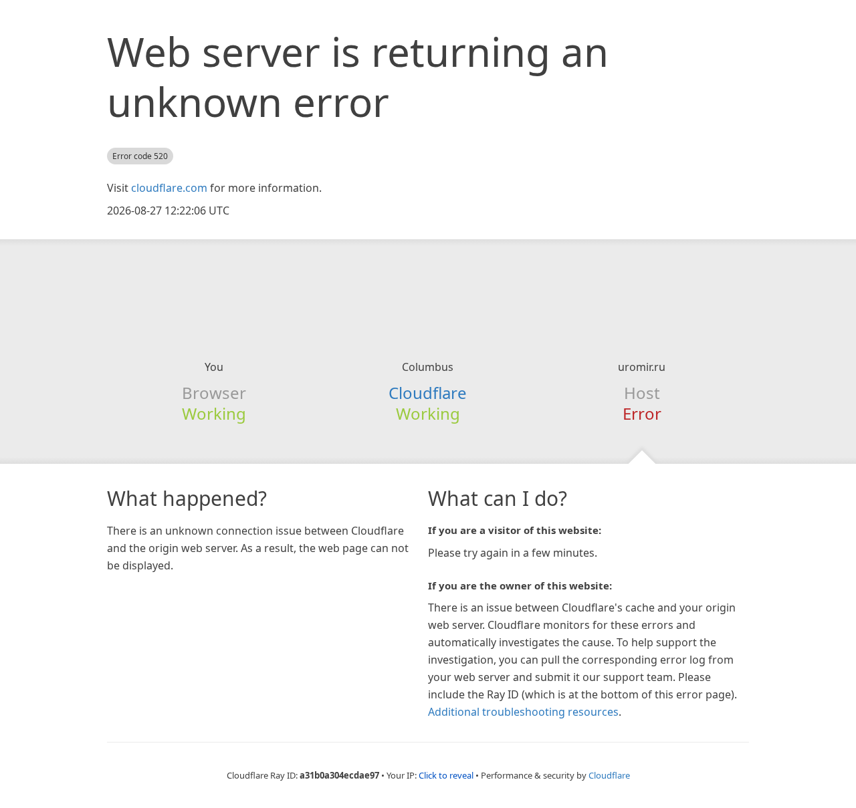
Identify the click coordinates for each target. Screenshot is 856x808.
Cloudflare (428, 393)
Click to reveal (446, 775)
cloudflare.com (169, 187)
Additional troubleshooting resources (523, 711)
